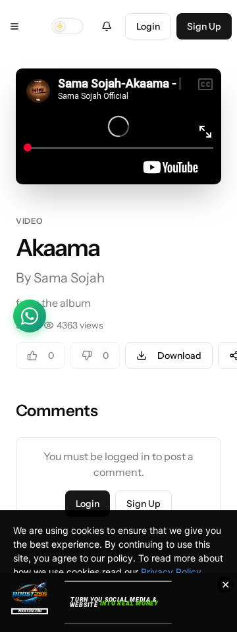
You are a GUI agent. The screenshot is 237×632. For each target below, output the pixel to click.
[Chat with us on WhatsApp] (29, 316)
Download (179, 355)
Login (148, 26)
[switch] (67, 26)
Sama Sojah (69, 278)
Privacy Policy (171, 571)
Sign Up (204, 26)
